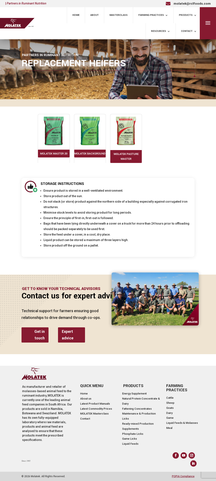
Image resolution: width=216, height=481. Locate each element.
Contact (187, 31)
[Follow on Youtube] (184, 455)
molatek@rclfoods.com (192, 3)
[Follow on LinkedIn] (193, 463)
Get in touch (39, 334)
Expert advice (67, 334)
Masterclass (118, 15)
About (94, 15)
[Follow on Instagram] (192, 455)
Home (76, 15)
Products (186, 15)
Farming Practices (151, 15)
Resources (158, 31)
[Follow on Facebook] (176, 455)
